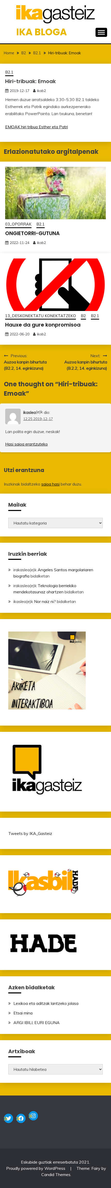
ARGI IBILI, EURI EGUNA (36, 1022)
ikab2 (41, 90)
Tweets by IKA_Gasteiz (30, 833)
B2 (83, 315)
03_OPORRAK (18, 224)
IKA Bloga (41, 32)
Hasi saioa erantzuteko (26, 444)
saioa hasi (50, 484)
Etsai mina (23, 1013)
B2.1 (9, 72)
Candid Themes (55, 1174)
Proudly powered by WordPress (36, 1168)
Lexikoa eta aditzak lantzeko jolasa (45, 1003)
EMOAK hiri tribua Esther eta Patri (36, 126)
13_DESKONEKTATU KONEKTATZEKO (40, 315)
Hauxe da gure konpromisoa (43, 324)
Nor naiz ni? (45, 601)
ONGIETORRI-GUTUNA (32, 233)
